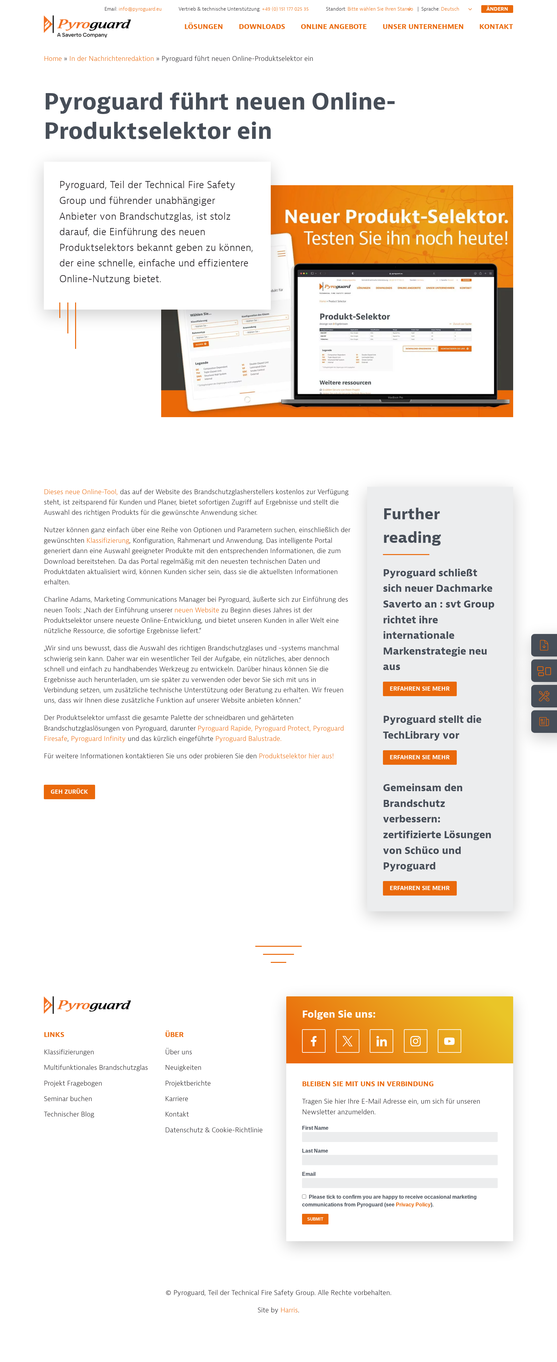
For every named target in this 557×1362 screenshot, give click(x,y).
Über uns (178, 1052)
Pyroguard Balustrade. (248, 738)
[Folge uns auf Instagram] (415, 1041)
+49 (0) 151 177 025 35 (286, 9)
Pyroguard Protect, (283, 728)
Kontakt (177, 1114)
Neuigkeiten (183, 1067)
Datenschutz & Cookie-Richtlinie (214, 1130)
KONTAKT (496, 26)
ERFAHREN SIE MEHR (420, 689)
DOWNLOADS (262, 26)
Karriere (176, 1098)
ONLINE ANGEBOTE (334, 26)
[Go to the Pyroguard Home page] (87, 26)
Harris (289, 1310)
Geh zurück (69, 792)
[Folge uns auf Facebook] (314, 1041)
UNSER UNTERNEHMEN (423, 26)
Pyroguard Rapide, (225, 728)
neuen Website (196, 610)
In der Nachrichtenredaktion (111, 58)
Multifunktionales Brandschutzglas (96, 1067)
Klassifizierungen (69, 1052)
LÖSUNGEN (203, 26)
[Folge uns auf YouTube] (449, 1041)
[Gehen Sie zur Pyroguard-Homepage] (87, 1005)
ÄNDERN (497, 9)
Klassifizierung (107, 540)
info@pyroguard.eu (141, 9)
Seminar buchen (68, 1098)
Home (53, 58)
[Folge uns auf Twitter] (347, 1041)
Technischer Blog (69, 1114)
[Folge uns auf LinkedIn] (381, 1041)
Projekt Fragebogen (73, 1083)
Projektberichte (188, 1083)
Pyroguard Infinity (98, 738)
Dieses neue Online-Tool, (81, 491)
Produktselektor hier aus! (296, 756)
